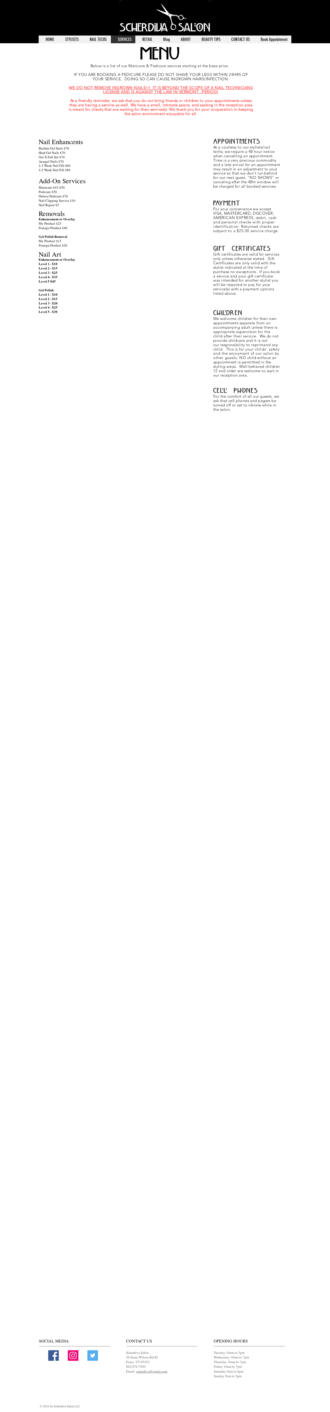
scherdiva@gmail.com (151, 1371)
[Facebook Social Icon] (53, 1355)
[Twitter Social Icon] (92, 1355)
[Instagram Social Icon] (73, 1355)
